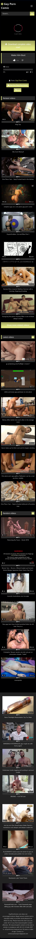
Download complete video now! (19, 45)
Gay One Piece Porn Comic (18, 85)
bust (18, 90)
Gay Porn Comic (8, 6)
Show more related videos (18, 325)
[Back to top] (30, 933)
